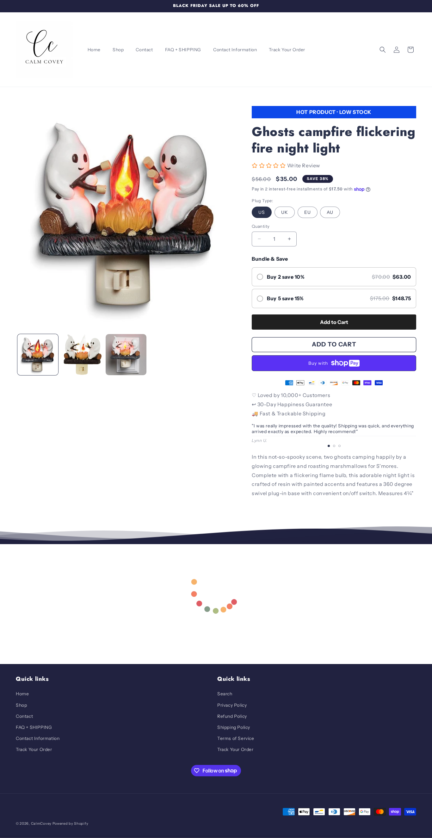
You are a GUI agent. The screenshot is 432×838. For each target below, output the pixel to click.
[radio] (334, 277)
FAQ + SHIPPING (34, 727)
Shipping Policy (233, 727)
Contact (24, 716)
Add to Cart (334, 322)
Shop (21, 705)
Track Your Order (34, 749)
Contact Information (37, 738)
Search (224, 694)
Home (22, 694)
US (261, 212)
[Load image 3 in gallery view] (126, 354)
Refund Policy (232, 716)
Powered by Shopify (70, 823)
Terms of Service (235, 738)
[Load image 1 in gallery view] (37, 354)
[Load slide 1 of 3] (328, 446)
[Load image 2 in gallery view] (81, 354)
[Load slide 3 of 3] (339, 446)
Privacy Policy (232, 705)
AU (330, 212)
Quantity (260, 226)
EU (307, 212)
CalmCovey (41, 823)
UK (284, 212)
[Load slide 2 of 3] (334, 446)
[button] (383, 50)
